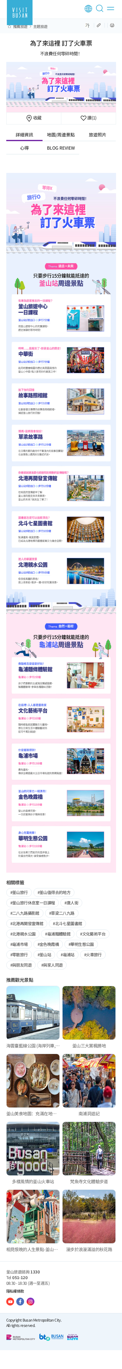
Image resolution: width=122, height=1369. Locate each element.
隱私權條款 (15, 1291)
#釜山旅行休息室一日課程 (32, 903)
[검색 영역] (100, 11)
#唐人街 (71, 903)
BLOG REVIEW (61, 148)
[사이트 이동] (10, 1302)
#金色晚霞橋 (48, 944)
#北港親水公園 (23, 934)
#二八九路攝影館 (24, 913)
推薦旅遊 (20, 26)
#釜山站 (44, 955)
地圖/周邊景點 (61, 134)
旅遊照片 (97, 134)
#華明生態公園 (81, 944)
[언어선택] (88, 9)
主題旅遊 (40, 26)
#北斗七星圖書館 (67, 923)
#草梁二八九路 (61, 913)
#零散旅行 (19, 955)
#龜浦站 (67, 955)
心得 (24, 148)
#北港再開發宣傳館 (26, 923)
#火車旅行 (93, 955)
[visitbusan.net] (19, 12)
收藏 (36, 117)
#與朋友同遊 (21, 965)
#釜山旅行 (19, 892)
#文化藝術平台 (92, 934)
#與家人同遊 (52, 965)
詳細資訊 (24, 134)
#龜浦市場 (19, 944)
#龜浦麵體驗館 (57, 934)
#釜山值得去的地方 (54, 892)
